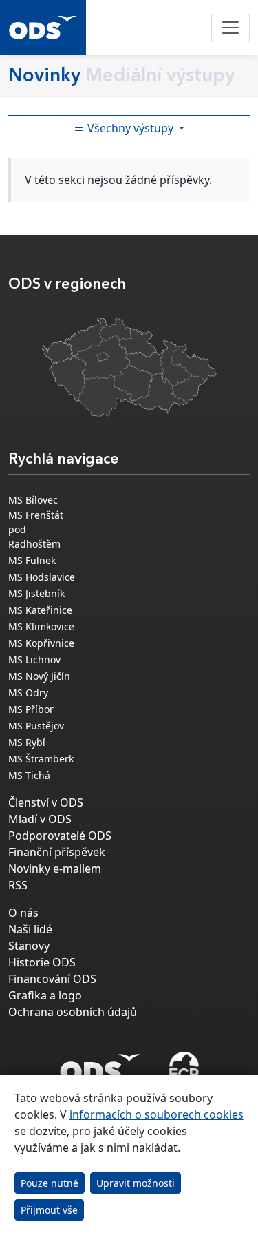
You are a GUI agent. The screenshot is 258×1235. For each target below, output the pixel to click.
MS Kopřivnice (41, 643)
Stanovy (29, 945)
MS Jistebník (36, 593)
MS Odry (28, 692)
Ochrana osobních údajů (72, 1011)
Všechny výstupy (130, 128)
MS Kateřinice (40, 609)
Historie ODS (42, 962)
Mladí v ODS (40, 819)
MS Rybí (26, 742)
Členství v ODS (45, 802)
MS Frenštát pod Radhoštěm (35, 529)
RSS (18, 885)
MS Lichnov (34, 659)
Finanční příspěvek (56, 852)
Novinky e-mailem (54, 868)
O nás (23, 912)
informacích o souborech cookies (156, 1114)
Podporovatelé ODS (59, 835)
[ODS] (100, 1064)
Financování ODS (52, 978)
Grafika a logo (45, 995)
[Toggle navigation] (230, 27)
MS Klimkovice (41, 626)
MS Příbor (31, 709)
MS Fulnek (32, 560)
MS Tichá (29, 775)
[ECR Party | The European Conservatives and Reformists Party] (184, 1068)
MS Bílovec (33, 499)
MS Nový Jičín (39, 676)
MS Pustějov (36, 725)
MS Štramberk (41, 758)
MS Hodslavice (41, 576)
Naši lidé (30, 929)
